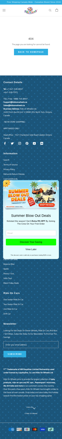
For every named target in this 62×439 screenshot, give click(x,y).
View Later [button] (31, 249)
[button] (6, 183)
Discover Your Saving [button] (31, 242)
